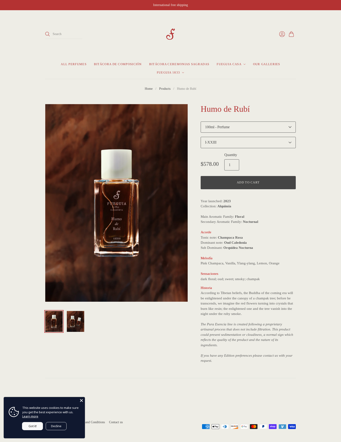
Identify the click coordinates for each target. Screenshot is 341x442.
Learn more (30, 416)
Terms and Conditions (90, 422)
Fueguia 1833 (168, 72)
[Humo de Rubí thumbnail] (54, 321)
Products (164, 88)
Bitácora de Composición (118, 64)
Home (149, 88)
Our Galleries (266, 64)
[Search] (47, 34)
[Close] (81, 400)
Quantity (230, 155)
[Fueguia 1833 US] (170, 34)
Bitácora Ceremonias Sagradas (179, 64)
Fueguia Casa (229, 64)
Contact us (116, 422)
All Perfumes (74, 64)
